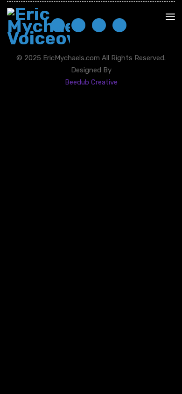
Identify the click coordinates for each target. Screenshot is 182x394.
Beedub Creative (91, 82)
